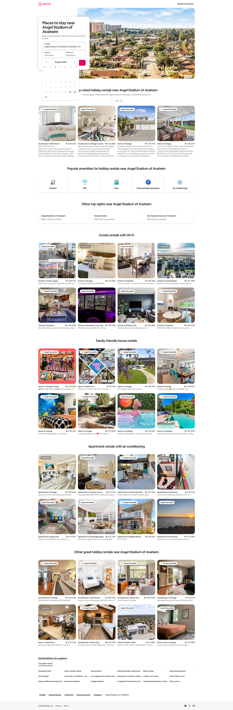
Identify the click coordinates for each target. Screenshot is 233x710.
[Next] (121, 101)
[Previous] (112, 101)
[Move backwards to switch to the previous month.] (46, 62)
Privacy (58, 706)
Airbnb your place (185, 4)
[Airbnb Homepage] (44, 4)
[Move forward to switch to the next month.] (74, 62)
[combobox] (64, 46)
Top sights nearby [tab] (45, 663)
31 (46, 97)
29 (70, 92)
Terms (65, 706)
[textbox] (53, 55)
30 (75, 92)
